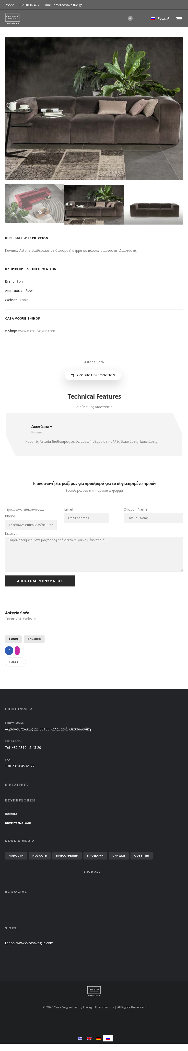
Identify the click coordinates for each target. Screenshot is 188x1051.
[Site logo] (12, 18)
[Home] (94, 991)
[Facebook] (179, 4)
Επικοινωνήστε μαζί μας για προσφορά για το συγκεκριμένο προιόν (94, 483)
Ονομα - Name (135, 509)
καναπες (34, 639)
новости (16, 855)
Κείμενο (11, 533)
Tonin (24, 300)
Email (68, 509)
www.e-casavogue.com (36, 330)
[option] (94, 108)
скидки (118, 855)
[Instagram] (183, 4)
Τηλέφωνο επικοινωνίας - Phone (25, 512)
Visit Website (26, 618)
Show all (92, 871)
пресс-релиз (67, 855)
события (141, 855)
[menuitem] (80, 1038)
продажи (95, 855)
